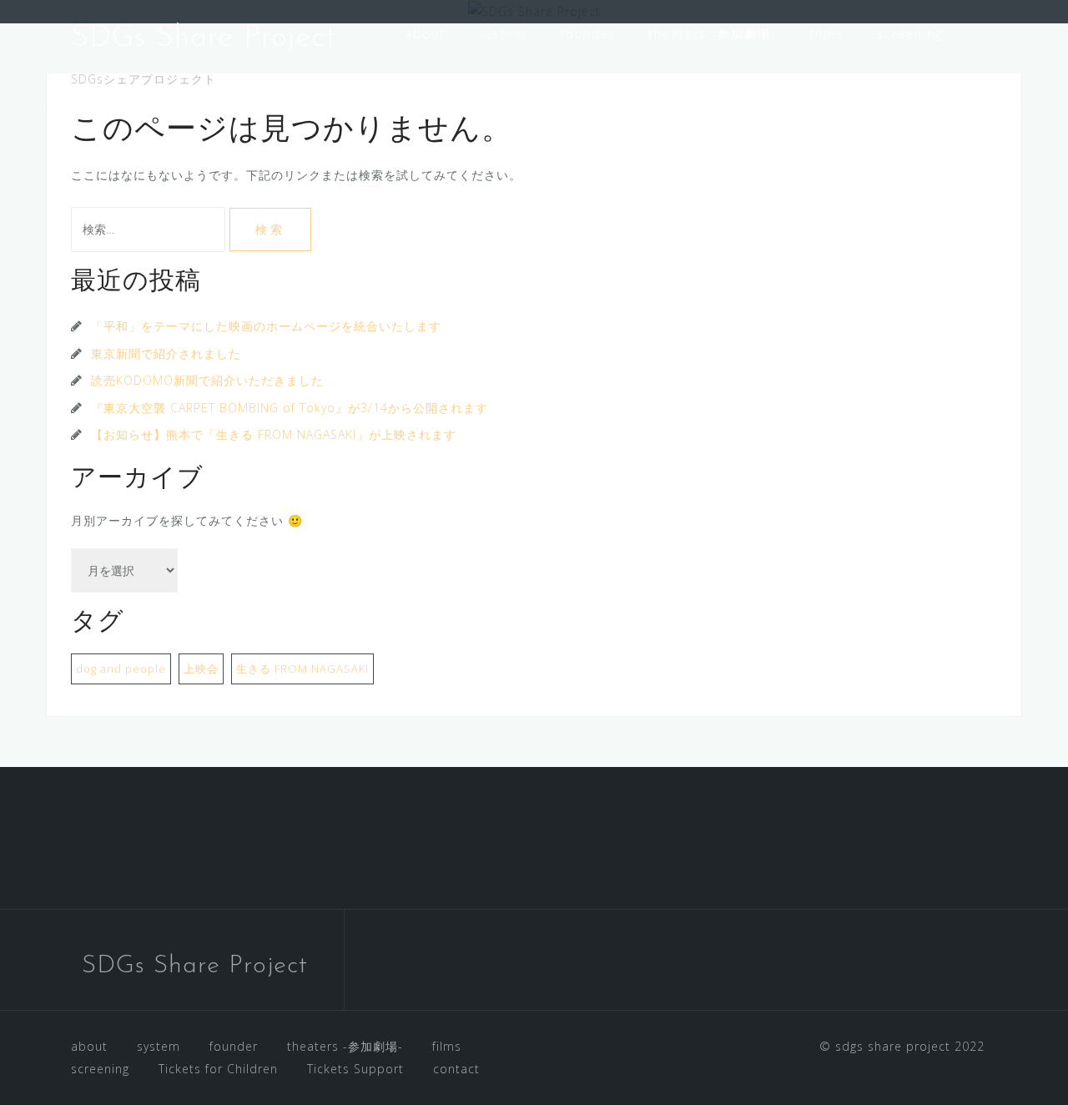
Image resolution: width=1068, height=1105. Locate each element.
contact (743, 78)
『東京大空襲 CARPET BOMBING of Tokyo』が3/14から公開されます (289, 408)
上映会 (201, 668)
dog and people (121, 668)
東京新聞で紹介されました (166, 353)
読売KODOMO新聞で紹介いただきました (207, 380)
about (425, 34)
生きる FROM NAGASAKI (302, 668)
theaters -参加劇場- (712, 34)
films (827, 34)
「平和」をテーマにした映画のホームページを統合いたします (266, 326)
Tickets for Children (473, 78)
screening (910, 34)
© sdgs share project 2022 (902, 1046)
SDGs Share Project (203, 38)
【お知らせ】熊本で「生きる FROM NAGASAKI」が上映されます (273, 434)
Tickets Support (628, 78)
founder (588, 34)
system (503, 34)
